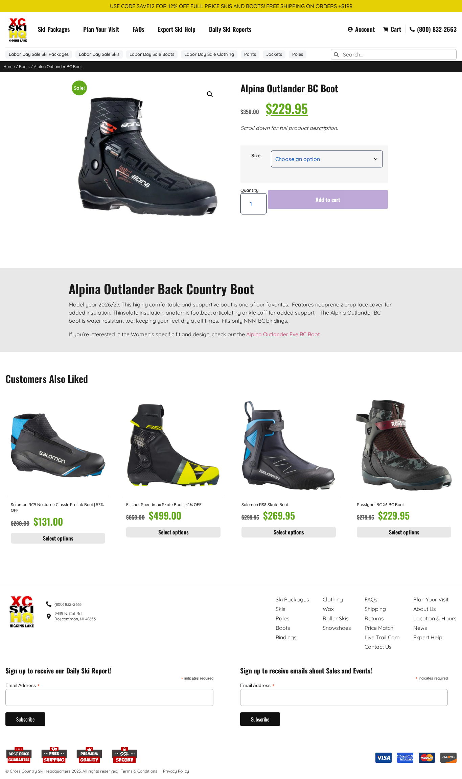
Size (255, 155)
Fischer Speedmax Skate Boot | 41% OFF (164, 504)
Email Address (22, 685)
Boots (24, 66)
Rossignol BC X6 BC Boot (380, 504)
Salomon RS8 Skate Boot (264, 504)
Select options (58, 538)
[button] (210, 94)
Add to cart (328, 200)
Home (9, 66)
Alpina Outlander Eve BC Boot (283, 334)
